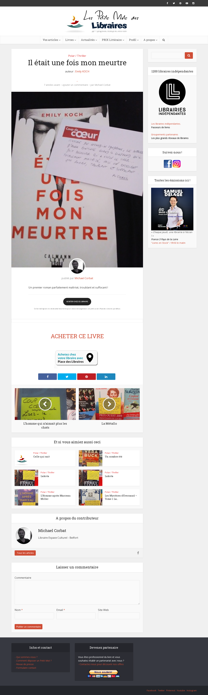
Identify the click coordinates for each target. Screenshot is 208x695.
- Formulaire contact (25, 667)
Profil (132, 39)
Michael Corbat (102, 84)
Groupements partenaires (164, 134)
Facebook (151, 690)
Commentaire (23, 577)
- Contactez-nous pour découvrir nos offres (101, 664)
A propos (149, 39)
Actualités (88, 39)
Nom (19, 610)
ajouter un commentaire (75, 84)
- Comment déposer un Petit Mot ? (33, 660)
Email (60, 610)
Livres (69, 39)
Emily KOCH (82, 71)
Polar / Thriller (77, 56)
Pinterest (170, 690)
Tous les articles (25, 552)
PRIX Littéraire (112, 39)
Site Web (103, 610)
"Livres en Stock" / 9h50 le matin (168, 242)
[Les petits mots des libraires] (104, 21)
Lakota (45, 476)
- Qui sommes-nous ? (26, 657)
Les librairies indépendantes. (166, 123)
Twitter (161, 690)
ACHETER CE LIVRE (77, 336)
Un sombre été (113, 456)
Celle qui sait (41, 456)
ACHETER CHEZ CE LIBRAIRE (77, 301)
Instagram (192, 690)
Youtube (181, 690)
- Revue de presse (24, 664)
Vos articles (50, 39)
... (77, 80)
